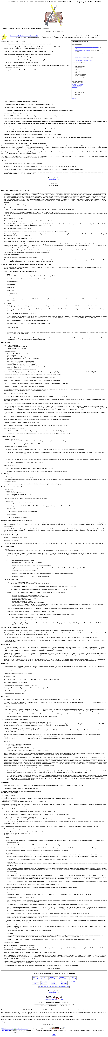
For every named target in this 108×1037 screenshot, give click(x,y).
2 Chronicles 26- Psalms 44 (53, 978)
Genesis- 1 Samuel (35, 978)
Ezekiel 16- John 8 (44, 982)
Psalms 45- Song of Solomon (64, 978)
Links (54, 1035)
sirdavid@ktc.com (54, 179)
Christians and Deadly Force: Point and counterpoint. (24, 36)
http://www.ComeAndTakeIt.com (54, 999)
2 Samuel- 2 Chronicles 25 (44, 978)
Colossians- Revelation (64, 982)
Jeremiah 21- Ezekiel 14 (35, 982)
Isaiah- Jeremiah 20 (73, 978)
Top (3, 1022)
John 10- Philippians (54, 982)
